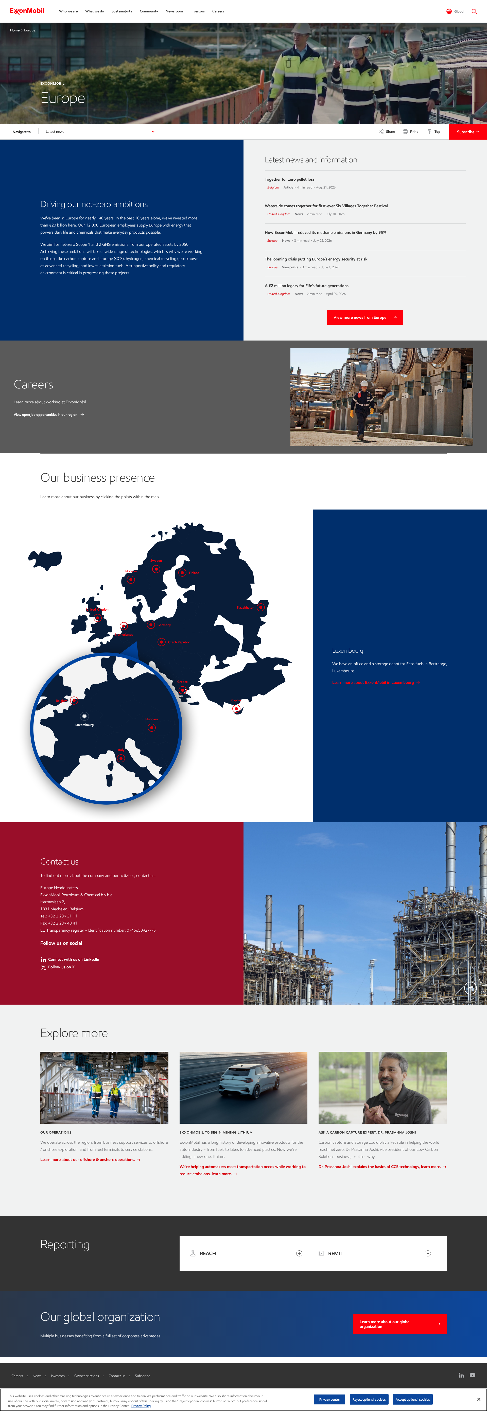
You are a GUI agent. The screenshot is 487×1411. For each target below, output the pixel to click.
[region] (243, 1399)
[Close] (478, 1399)
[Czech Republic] (162, 642)
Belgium (273, 187)
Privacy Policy (141, 1406)
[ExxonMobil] (29, 11)
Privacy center (329, 1399)
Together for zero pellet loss (290, 179)
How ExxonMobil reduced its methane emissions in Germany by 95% (325, 232)
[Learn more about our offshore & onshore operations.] (104, 1088)
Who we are (68, 11)
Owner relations (86, 1376)
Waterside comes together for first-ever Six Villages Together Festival (326, 205)
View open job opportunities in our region (46, 414)
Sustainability (122, 11)
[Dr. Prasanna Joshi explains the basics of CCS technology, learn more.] (383, 1088)
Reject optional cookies (369, 1399)
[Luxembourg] (84, 716)
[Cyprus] (236, 709)
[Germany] (151, 625)
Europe (272, 240)
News (37, 1376)
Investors (197, 11)
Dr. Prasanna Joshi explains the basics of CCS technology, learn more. (380, 1166)
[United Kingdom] (98, 618)
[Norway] (131, 580)
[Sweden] (156, 569)
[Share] (470, 988)
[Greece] (183, 690)
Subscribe (465, 131)
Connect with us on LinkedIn (73, 959)
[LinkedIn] (461, 1375)
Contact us (117, 1376)
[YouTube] (472, 1375)
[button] (455, 11)
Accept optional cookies (413, 1399)
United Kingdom (278, 214)
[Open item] (299, 1253)
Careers (218, 11)
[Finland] (182, 573)
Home (15, 30)
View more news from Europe (360, 317)
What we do (94, 11)
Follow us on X (61, 967)
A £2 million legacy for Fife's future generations (307, 285)
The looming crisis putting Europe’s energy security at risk (316, 259)
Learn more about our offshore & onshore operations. (88, 1159)
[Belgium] (74, 701)
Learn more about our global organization (385, 1324)
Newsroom (174, 11)
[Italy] (121, 758)
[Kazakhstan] (261, 607)
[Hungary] (152, 728)
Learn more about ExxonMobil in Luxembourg (373, 682)
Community (149, 11)
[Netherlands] (124, 626)
